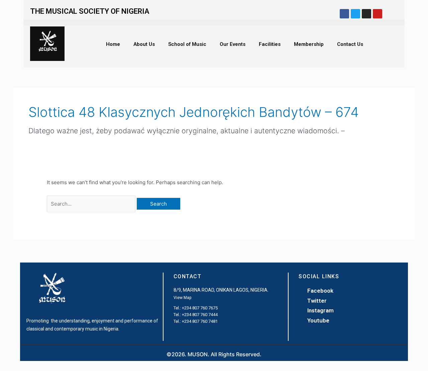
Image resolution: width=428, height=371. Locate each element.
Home (113, 44)
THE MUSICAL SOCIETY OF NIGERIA (89, 11)
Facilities (270, 44)
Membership (309, 44)
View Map (182, 297)
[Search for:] (92, 204)
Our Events (232, 44)
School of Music (187, 44)
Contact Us (350, 44)
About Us (144, 44)
